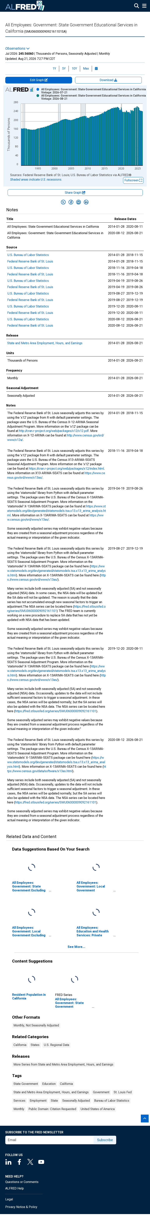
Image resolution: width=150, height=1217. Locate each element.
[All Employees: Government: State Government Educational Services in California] (74, 979)
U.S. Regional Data (56, 1045)
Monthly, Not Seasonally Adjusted (36, 1025)
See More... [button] (76, 947)
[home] (25, 6)
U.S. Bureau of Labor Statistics (28, 255)
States (35, 1045)
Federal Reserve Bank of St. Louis (30, 261)
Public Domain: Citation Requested (52, 1109)
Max (86, 68)
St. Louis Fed (123, 1092)
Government (101, 1092)
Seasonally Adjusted (76, 1100)
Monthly (18, 1109)
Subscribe (105, 1140)
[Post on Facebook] (71, 202)
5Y (64, 68)
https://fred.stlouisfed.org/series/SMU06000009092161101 (55, 711)
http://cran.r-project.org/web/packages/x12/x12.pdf (54, 431)
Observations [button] (15, 48)
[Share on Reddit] (78, 202)
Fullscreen (131, 180)
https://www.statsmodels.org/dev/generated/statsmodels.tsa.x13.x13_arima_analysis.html (56, 510)
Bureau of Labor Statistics (111, 1100)
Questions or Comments (21, 1182)
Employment (38, 1100)
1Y (54, 68)
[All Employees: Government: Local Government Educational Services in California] (96, 868)
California (19, 1045)
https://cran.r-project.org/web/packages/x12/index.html (66, 468)
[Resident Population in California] (31, 979)
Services (19, 1100)
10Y (74, 68)
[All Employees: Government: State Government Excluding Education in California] (31, 868)
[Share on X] (63, 202)
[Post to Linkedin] (86, 202)
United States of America (97, 1109)
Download (107, 80)
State (54, 1100)
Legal (9, 1199)
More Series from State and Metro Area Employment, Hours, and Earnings (63, 1064)
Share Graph (73, 192)
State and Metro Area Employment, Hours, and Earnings (44, 343)
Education (49, 1084)
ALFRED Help (14, 1188)
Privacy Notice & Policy (21, 1207)
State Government (25, 1084)
